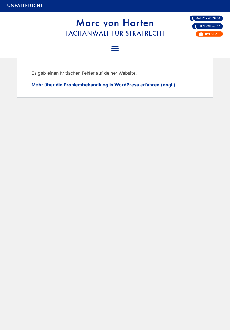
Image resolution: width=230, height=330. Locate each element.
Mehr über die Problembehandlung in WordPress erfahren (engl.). (104, 85)
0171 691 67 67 (209, 26)
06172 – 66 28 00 (208, 18)
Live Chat (212, 34)
